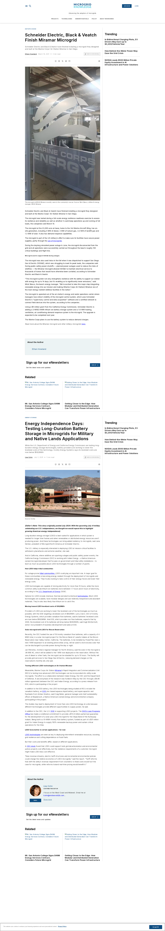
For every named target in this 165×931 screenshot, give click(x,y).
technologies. (82, 596)
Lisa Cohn (29, 457)
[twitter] (62, 61)
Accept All (156, 927)
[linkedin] (59, 61)
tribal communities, (47, 573)
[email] (69, 61)
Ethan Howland (31, 54)
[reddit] (66, 61)
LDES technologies (32, 735)
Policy (94, 18)
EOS (44, 691)
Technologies (66, 18)
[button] (26, 6)
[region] (82, 927)
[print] (99, 61)
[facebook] (56, 61)
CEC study (31, 746)
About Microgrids (107, 18)
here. (83, 324)
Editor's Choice (30, 29)
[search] (30, 6)
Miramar (58, 670)
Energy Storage (30, 417)
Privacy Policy (62, 926)
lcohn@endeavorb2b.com (53, 795)
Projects (55, 18)
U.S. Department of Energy (49, 592)
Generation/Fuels (82, 18)
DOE (52, 711)
